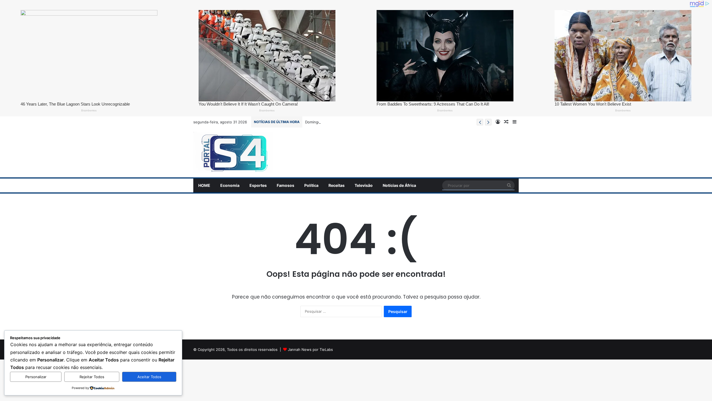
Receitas (336, 185)
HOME (204, 185)
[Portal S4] (233, 152)
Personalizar (35, 377)
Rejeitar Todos (92, 377)
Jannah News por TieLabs (310, 349)
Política (311, 185)
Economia (229, 185)
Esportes (258, 185)
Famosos (285, 185)
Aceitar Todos (149, 377)
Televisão (364, 185)
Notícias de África (399, 185)
